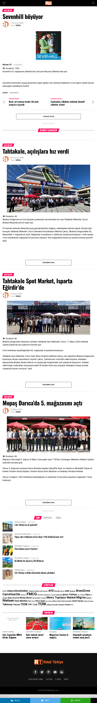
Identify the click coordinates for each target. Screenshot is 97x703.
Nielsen (8, 600)
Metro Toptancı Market (61, 597)
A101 (5, 591)
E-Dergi (58, 679)
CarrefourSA (11, 594)
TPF (30, 604)
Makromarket (13, 598)
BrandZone (83, 590)
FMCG (32, 594)
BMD (67, 591)
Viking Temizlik (52, 605)
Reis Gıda (40, 601)
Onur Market (20, 600)
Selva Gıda (56, 601)
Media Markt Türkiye (39, 598)
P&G (29, 601)
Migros (81, 597)
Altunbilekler (21, 590)
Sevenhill (15, 93)
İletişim (49, 679)
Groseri (40, 595)
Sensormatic (66, 601)
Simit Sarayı (77, 601)
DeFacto (23, 595)
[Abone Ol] (18, 64)
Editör (18, 25)
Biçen (63, 591)
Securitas (48, 601)
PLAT (33, 601)
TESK (24, 604)
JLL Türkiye (81, 595)
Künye (66, 679)
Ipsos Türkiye (70, 594)
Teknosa (8, 604)
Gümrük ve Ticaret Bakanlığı (52, 595)
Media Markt (26, 598)
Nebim (89, 598)
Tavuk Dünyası (88, 601)
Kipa (88, 594)
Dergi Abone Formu (36, 679)
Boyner (73, 591)
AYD (51, 590)
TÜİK (42, 604)
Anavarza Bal (34, 591)
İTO (72, 605)
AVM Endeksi (43, 591)
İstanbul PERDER (64, 605)
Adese (10, 591)
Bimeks (57, 591)
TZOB (34, 605)
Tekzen (16, 604)
